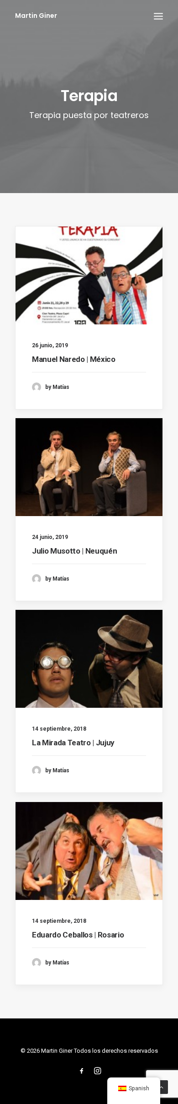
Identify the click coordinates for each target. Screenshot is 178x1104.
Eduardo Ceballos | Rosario (78, 934)
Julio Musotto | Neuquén (74, 550)
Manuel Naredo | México (73, 359)
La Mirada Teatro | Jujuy (73, 742)
